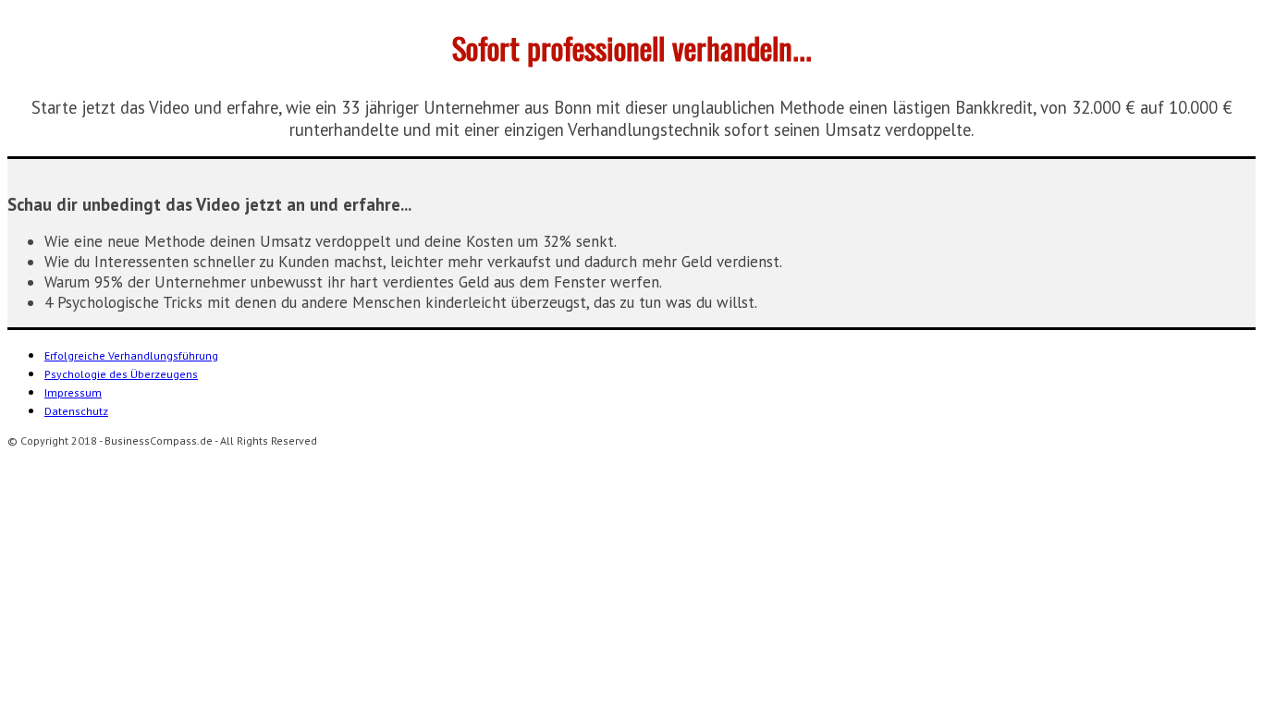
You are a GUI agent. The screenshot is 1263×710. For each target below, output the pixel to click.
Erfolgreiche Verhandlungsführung (131, 355)
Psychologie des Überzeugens (121, 374)
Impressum (73, 392)
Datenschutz (76, 411)
